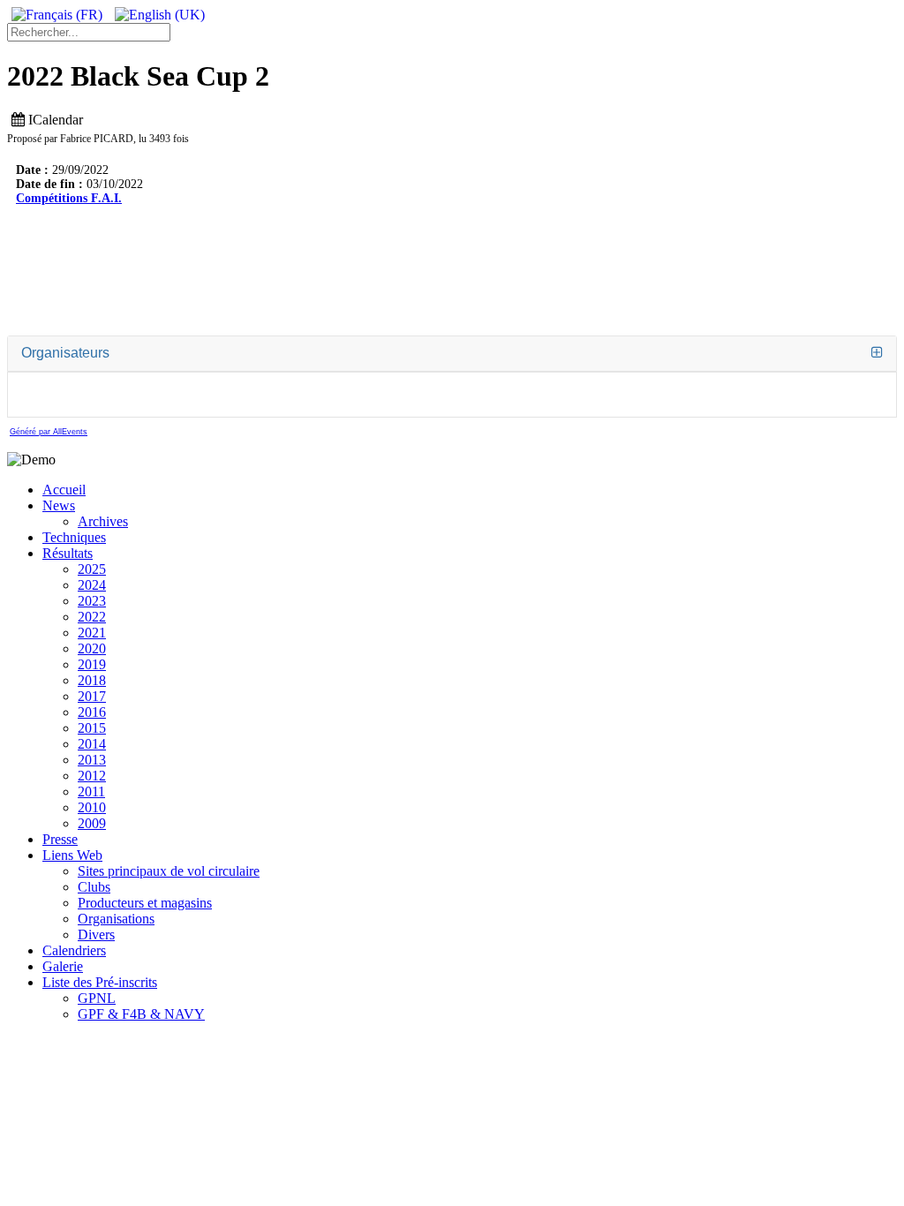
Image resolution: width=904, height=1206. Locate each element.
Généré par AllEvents (48, 431)
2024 (92, 584)
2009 (92, 823)
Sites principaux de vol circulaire (169, 870)
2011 (91, 791)
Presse (60, 839)
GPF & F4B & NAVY (141, 1013)
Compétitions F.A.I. (69, 198)
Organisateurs (65, 352)
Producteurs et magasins (145, 902)
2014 (92, 743)
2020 (92, 648)
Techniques (74, 537)
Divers (96, 934)
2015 (92, 727)
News (58, 505)
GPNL (97, 998)
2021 (92, 632)
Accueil (64, 489)
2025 (92, 569)
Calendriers (74, 950)
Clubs (94, 886)
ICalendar (54, 119)
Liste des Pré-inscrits (99, 982)
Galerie (62, 966)
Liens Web (72, 855)
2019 (92, 664)
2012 (92, 775)
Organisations (116, 918)
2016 (92, 712)
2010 (92, 807)
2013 (92, 759)
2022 (92, 616)
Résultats (67, 553)
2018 (92, 680)
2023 (92, 600)
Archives (103, 521)
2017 (92, 696)
